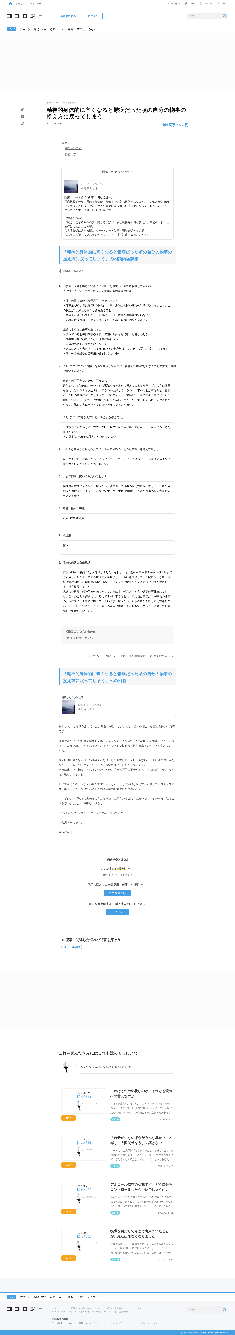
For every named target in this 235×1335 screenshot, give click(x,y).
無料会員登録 (117, 893)
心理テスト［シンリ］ (151, 1323)
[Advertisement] (117, 62)
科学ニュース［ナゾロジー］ (92, 1323)
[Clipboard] (22, 123)
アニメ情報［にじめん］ (63, 1323)
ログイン (117, 912)
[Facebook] (22, 116)
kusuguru (56, 1318)
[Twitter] (22, 109)
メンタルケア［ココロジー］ (123, 1323)
